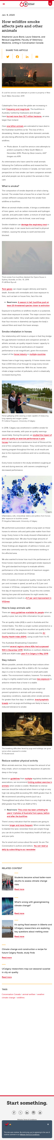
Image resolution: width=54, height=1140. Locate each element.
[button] (9, 56)
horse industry (20, 354)
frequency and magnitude (17, 109)
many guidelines (18, 612)
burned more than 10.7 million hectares (24, 116)
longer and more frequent (21, 825)
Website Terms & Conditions (29, 1134)
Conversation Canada (11, 994)
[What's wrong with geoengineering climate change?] (7, 906)
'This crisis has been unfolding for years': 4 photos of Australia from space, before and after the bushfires (28, 813)
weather (40, 994)
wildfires (20, 997)
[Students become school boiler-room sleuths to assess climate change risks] (7, 881)
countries (41, 354)
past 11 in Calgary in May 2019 (34, 653)
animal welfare (28, 994)
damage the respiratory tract (34, 224)
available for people (35, 612)
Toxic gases (7, 288)
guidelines (15, 778)
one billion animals (15, 126)
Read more (19, 889)
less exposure (43, 679)
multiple (33, 354)
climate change (8, 997)
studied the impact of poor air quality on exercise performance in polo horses (27, 439)
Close (48, 1126)
